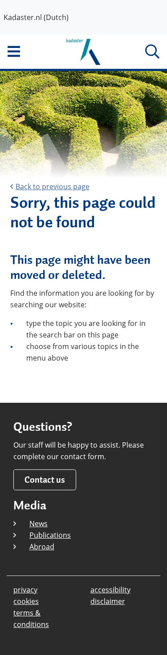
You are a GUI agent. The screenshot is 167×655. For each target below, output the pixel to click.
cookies (26, 601)
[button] (28, 51)
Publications (50, 535)
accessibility (110, 590)
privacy (25, 590)
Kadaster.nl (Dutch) (36, 17)
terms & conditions (31, 618)
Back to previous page (53, 186)
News (38, 523)
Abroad (41, 547)
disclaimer (107, 601)
